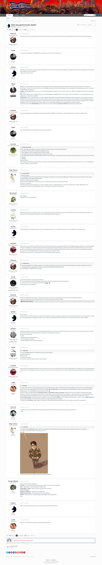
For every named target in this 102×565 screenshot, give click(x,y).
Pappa (13, 50)
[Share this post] (94, 33)
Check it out (47, 250)
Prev (10, 29)
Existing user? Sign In (83, 1)
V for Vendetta (23, 195)
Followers (90, 24)
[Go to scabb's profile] (13, 389)
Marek (13, 84)
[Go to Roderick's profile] (13, 40)
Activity (16, 15)
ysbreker (13, 328)
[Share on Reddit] (18, 552)
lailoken (14, 26)
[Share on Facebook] (9, 552)
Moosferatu (13, 193)
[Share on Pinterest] (24, 552)
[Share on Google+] (11, 552)
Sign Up (92, 1)
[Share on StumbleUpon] (20, 552)
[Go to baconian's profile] (13, 150)
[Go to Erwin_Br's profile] (13, 413)
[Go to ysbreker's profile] (13, 335)
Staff (19, 18)
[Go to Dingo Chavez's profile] (13, 176)
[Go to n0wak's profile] (13, 354)
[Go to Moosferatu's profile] (13, 199)
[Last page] (28, 30)
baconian (13, 144)
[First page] (7, 30)
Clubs (23, 15)
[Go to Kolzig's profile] (13, 283)
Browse (9, 15)
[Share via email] (22, 552)
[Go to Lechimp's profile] (13, 216)
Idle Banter (25, 26)
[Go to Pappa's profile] (13, 56)
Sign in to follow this (82, 24)
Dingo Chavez (13, 170)
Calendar (14, 18)
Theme (47, 560)
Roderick (13, 33)
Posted (24, 33)
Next (25, 29)
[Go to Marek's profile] (13, 90)
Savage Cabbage (13, 481)
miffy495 (13, 243)
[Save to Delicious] (16, 552)
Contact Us (53, 560)
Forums (8, 18)
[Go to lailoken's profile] (8, 26)
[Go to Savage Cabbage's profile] (13, 487)
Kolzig (13, 277)
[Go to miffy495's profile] (13, 250)
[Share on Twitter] (7, 552)
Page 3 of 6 (32, 29)
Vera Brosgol (36, 474)
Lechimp (13, 210)
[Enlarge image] (49, 391)
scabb (13, 382)
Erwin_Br (13, 407)
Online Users (25, 18)
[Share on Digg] (14, 552)
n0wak (13, 347)
